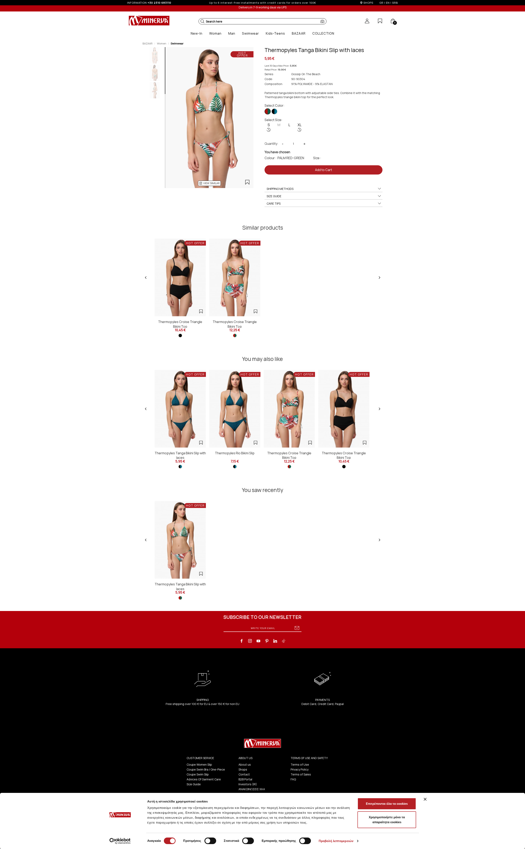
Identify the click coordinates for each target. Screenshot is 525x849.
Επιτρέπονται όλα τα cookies (387, 803)
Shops (243, 769)
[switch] (210, 841)
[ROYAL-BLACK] (274, 111)
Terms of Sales (301, 774)
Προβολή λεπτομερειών (336, 841)
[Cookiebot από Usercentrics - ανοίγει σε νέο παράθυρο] (120, 841)
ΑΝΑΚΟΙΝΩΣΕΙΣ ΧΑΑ (252, 789)
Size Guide (194, 784)
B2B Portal (245, 779)
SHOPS (368, 3)
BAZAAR (148, 43)
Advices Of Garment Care (204, 779)
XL (299, 124)
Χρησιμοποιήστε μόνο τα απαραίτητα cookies (387, 819)
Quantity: (271, 143)
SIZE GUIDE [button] (274, 196)
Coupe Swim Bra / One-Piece (206, 769)
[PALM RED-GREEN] (268, 111)
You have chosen (277, 152)
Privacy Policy (299, 769)
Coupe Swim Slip (198, 774)
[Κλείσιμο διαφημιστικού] (425, 799)
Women (161, 43)
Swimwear (177, 43)
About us (245, 764)
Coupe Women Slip (199, 764)
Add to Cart (323, 170)
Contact (244, 774)
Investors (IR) (248, 784)
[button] (202, 21)
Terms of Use (300, 764)
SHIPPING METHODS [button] (280, 189)
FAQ (293, 779)
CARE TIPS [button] (274, 203)
